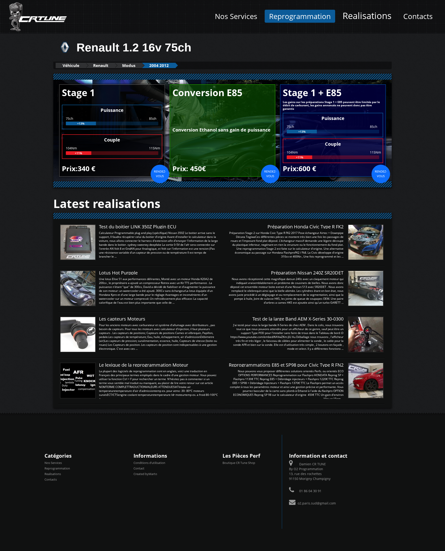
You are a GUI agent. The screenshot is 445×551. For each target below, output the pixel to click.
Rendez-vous (160, 173)
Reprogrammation (300, 16)
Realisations (367, 15)
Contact (139, 468)
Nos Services (236, 16)
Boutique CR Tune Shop (238, 463)
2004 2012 (159, 65)
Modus (128, 65)
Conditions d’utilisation (149, 463)
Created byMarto (145, 474)
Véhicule (71, 65)
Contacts (418, 16)
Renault (100, 65)
